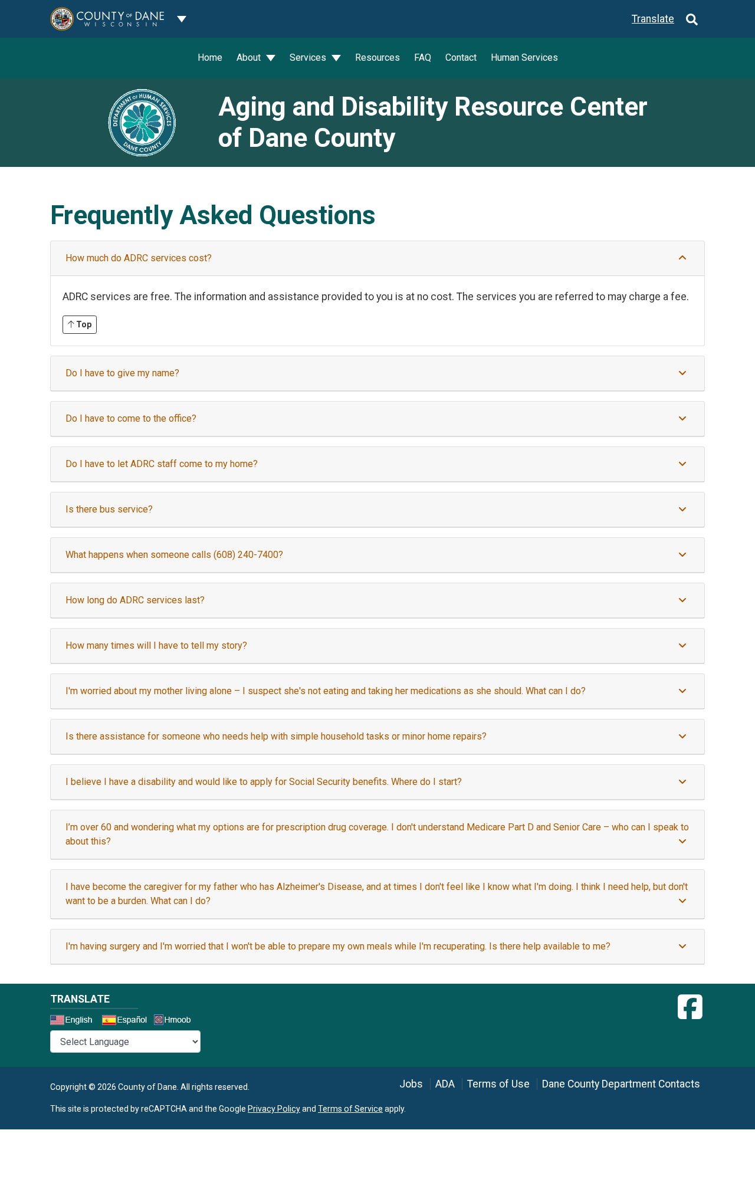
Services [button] (309, 57)
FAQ (422, 57)
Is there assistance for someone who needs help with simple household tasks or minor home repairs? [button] (276, 736)
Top (82, 324)
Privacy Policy (274, 1108)
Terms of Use (498, 1084)
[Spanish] (127, 1021)
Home (210, 57)
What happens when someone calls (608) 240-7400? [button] (174, 554)
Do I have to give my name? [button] (122, 373)
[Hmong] (176, 1021)
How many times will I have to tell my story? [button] (156, 645)
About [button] (250, 57)
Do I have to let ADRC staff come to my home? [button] (161, 463)
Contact (461, 57)
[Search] (692, 18)
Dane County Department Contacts (621, 1084)
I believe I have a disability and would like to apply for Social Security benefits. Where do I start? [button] (263, 781)
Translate (653, 19)
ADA (445, 1084)
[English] (75, 1021)
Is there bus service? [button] (109, 509)
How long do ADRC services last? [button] (135, 600)
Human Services (524, 57)
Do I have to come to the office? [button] (130, 418)
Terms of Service (350, 1108)
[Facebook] (690, 1007)
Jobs (411, 1084)
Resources (377, 57)
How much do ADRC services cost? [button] (138, 258)
